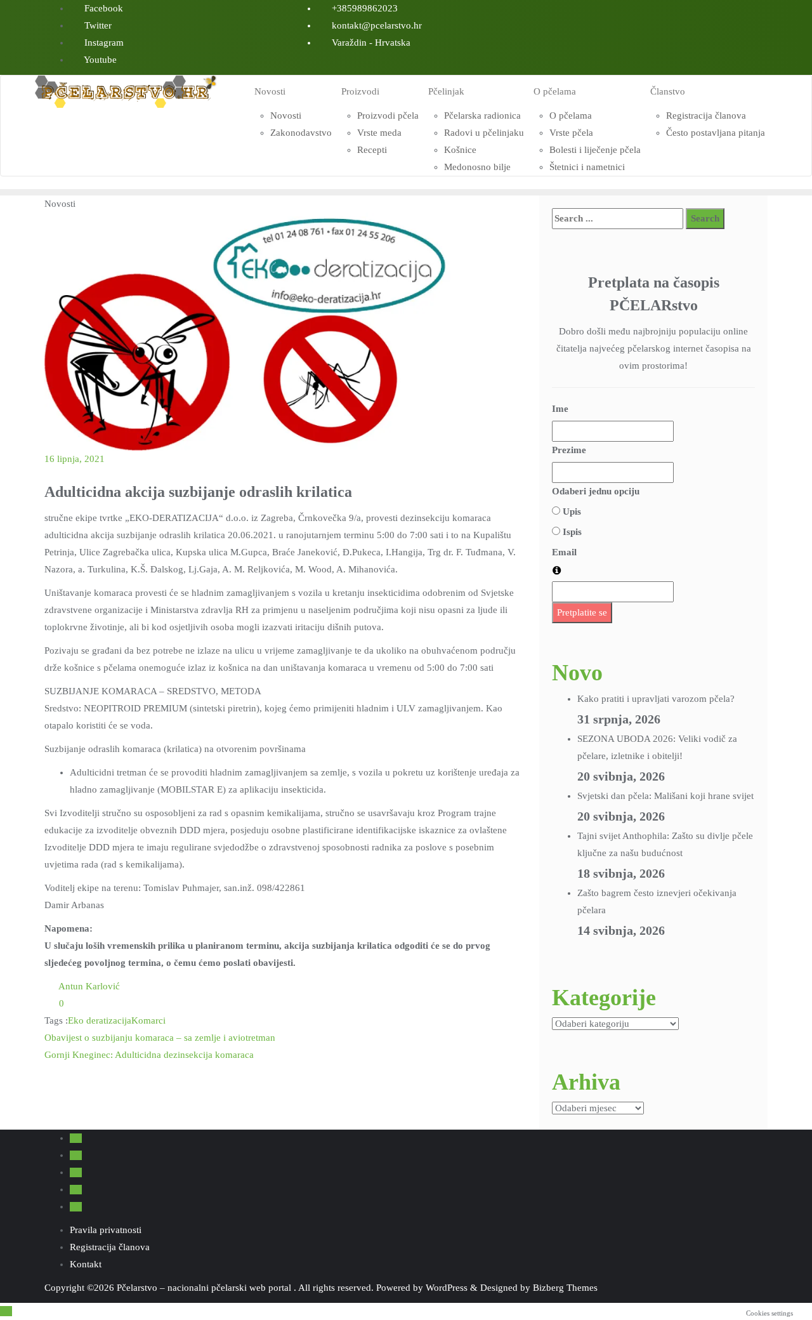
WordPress (447, 1288)
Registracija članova (110, 1247)
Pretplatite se (582, 612)
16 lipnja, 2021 (74, 459)
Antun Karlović (88, 986)
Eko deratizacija (99, 1020)
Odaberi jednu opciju (595, 491)
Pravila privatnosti (105, 1230)
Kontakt (86, 1264)
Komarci (148, 1020)
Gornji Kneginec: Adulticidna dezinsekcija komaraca (149, 1055)
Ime (560, 409)
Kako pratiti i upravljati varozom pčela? (656, 699)
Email (564, 552)
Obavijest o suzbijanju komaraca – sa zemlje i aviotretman (159, 1038)
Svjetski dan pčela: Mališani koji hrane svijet (665, 796)
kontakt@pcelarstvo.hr (375, 25)
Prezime (569, 450)
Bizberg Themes (565, 1288)
